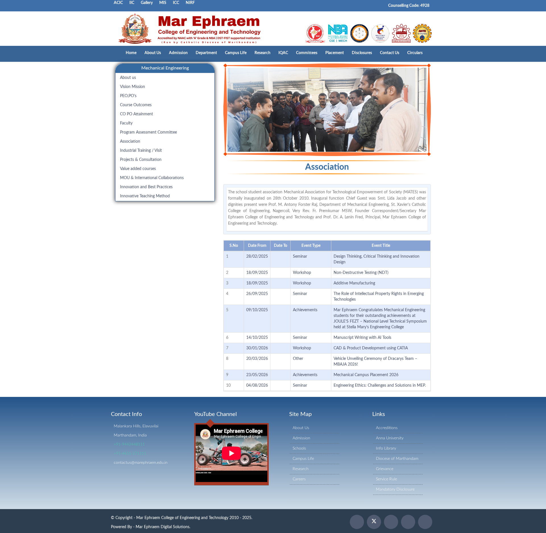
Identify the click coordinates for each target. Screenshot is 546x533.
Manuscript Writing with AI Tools (362, 338)
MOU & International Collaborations (152, 178)
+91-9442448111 (129, 444)
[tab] (164, 68)
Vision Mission (132, 87)
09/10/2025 (257, 310)
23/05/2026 (257, 375)
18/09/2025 (257, 273)
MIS (162, 3)
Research (262, 53)
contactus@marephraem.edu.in (140, 463)
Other (298, 359)
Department (206, 53)
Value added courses (138, 169)
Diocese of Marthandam (397, 459)
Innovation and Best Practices (146, 187)
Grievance (384, 469)
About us (128, 78)
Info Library (386, 448)
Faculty (126, 123)
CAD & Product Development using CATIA (371, 348)
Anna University (390, 438)
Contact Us (389, 53)
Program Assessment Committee (148, 132)
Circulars (415, 53)
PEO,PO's (128, 96)
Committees (306, 53)
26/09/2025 (257, 294)
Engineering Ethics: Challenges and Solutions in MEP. (380, 386)
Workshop (302, 273)
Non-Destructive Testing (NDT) (361, 273)
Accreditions (387, 428)
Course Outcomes (136, 105)
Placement (334, 53)
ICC (176, 3)
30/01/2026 (257, 348)
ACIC (118, 3)
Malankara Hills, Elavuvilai (136, 426)
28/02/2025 (257, 257)
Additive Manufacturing (354, 283)
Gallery (147, 3)
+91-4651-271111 (130, 454)
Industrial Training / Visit (141, 151)
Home (131, 53)
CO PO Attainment (136, 114)
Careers (299, 479)
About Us (152, 53)
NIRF (190, 3)
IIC (131, 3)
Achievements (305, 310)
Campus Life (236, 53)
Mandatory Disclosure (395, 489)
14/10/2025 (257, 338)
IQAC (283, 53)
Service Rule (386, 479)
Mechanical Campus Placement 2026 (366, 375)
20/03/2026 (257, 359)
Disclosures (362, 53)
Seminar (300, 257)
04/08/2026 (257, 386)
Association (130, 142)
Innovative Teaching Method (145, 196)
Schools (299, 448)
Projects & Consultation (141, 160)
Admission (178, 53)
